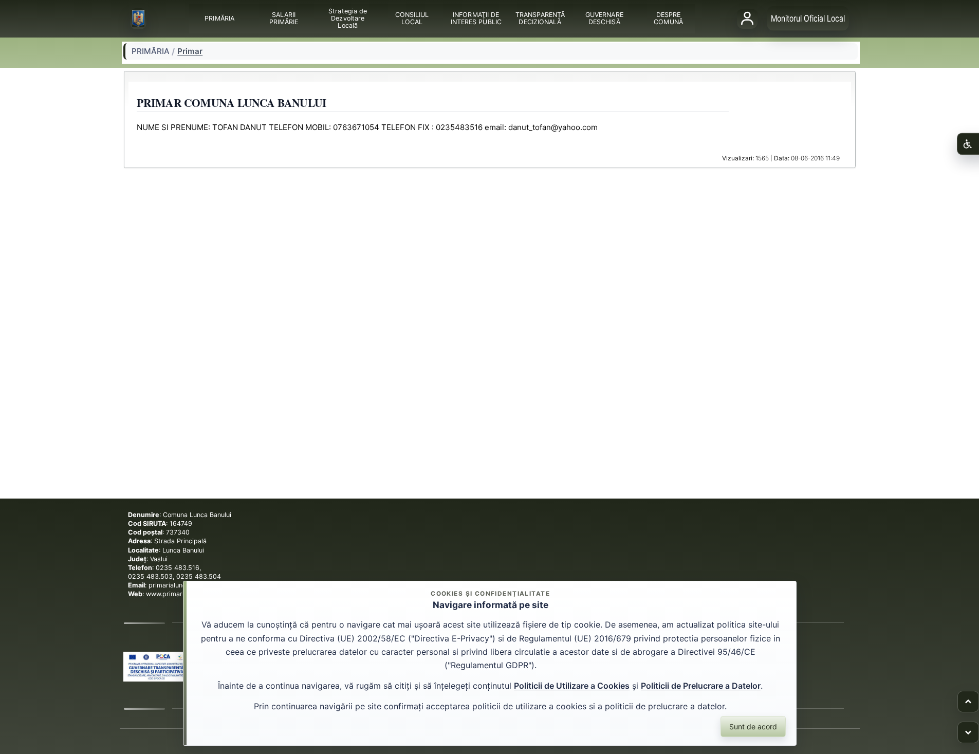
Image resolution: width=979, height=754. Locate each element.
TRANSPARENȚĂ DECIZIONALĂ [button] (539, 18)
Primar (189, 51)
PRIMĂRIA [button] (219, 18)
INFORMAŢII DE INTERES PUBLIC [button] (475, 18)
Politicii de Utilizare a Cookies (572, 686)
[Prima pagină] (138, 19)
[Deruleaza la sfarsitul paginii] (968, 732)
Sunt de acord (753, 726)
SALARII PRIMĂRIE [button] (283, 18)
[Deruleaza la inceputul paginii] (968, 701)
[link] (156, 667)
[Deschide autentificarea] (747, 18)
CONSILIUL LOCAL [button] (412, 18)
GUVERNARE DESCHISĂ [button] (604, 18)
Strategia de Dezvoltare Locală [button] (347, 18)
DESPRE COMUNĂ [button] (668, 18)
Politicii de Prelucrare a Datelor (701, 686)
